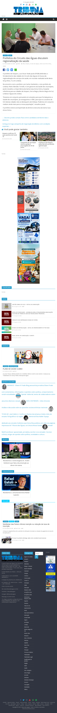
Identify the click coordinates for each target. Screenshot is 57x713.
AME (23, 63)
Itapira (25, 620)
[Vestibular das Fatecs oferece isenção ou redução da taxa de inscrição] (28, 505)
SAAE (25, 665)
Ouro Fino (26, 645)
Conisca (26, 575)
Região (16, 521)
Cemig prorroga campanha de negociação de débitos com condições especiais (26, 125)
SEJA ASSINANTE (38, 705)
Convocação (27, 578)
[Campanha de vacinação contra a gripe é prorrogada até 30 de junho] (28, 133)
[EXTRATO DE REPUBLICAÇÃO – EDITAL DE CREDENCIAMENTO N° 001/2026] (6, 327)
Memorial (26, 627)
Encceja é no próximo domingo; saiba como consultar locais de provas (29, 538)
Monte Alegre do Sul (45, 702)
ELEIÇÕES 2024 (28, 592)
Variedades (27, 687)
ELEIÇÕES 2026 (28, 594)
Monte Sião (27, 633)
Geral (25, 610)
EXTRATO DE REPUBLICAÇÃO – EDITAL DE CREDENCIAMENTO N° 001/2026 (30, 327)
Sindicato (5, 366)
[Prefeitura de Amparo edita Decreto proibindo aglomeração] (46, 133)
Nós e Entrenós (28, 638)
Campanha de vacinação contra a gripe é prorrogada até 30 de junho (28, 145)
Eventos (26, 603)
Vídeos (25, 689)
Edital (25, 585)
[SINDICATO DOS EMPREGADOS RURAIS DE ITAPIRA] (6, 320)
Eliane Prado (17, 528)
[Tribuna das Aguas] (3, 19)
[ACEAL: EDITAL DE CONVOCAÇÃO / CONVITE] (6, 335)
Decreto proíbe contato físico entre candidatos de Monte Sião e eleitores (25, 119)
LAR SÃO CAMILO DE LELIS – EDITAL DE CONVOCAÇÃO (25, 304)
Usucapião (26, 684)
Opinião (26, 642)
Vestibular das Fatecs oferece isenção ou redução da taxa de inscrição (26, 525)
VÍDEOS (17, 705)
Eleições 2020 (27, 590)
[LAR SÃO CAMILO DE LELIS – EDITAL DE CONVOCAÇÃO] (6, 304)
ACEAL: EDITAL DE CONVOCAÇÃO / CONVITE (23, 335)
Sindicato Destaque (13, 366)
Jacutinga (26, 622)
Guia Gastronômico (29, 613)
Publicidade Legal (28, 657)
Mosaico (26, 635)
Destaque (6, 521)
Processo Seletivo (28, 652)
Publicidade (27, 654)
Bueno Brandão (28, 568)
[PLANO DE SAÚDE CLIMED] (28, 349)
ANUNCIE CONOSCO (29, 705)
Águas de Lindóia (28, 556)
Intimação (26, 615)
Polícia (25, 647)
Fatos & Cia (27, 605)
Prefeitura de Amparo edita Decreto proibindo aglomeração (46, 144)
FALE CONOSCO (45, 705)
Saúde (10, 55)
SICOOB (26, 675)
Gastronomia (27, 608)
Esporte (26, 601)
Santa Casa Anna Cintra (45, 63)
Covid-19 (26, 580)
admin (18, 63)
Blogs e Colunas (28, 566)
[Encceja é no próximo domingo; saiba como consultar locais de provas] (6, 538)
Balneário (26, 564)
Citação (26, 573)
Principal (26, 650)
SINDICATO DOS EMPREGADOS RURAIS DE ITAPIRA (25, 320)
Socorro (26, 682)
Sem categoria (27, 670)
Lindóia (26, 624)
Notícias (26, 640)
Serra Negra (27, 672)
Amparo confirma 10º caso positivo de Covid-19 (9, 134)
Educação (12, 521)
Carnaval (26, 571)
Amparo (5, 55)
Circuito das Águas (34, 63)
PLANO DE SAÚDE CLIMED (12, 369)
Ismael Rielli (27, 617)
